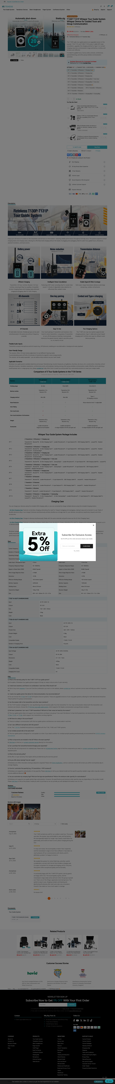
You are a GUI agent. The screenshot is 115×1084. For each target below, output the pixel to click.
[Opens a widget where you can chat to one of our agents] (109, 1081)
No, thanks (76, 550)
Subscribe (86, 546)
